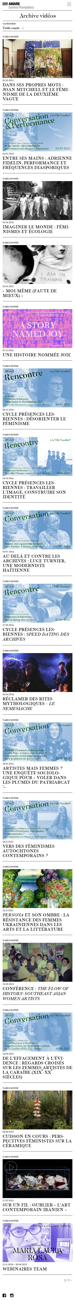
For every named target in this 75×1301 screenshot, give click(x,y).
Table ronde (11, 27)
